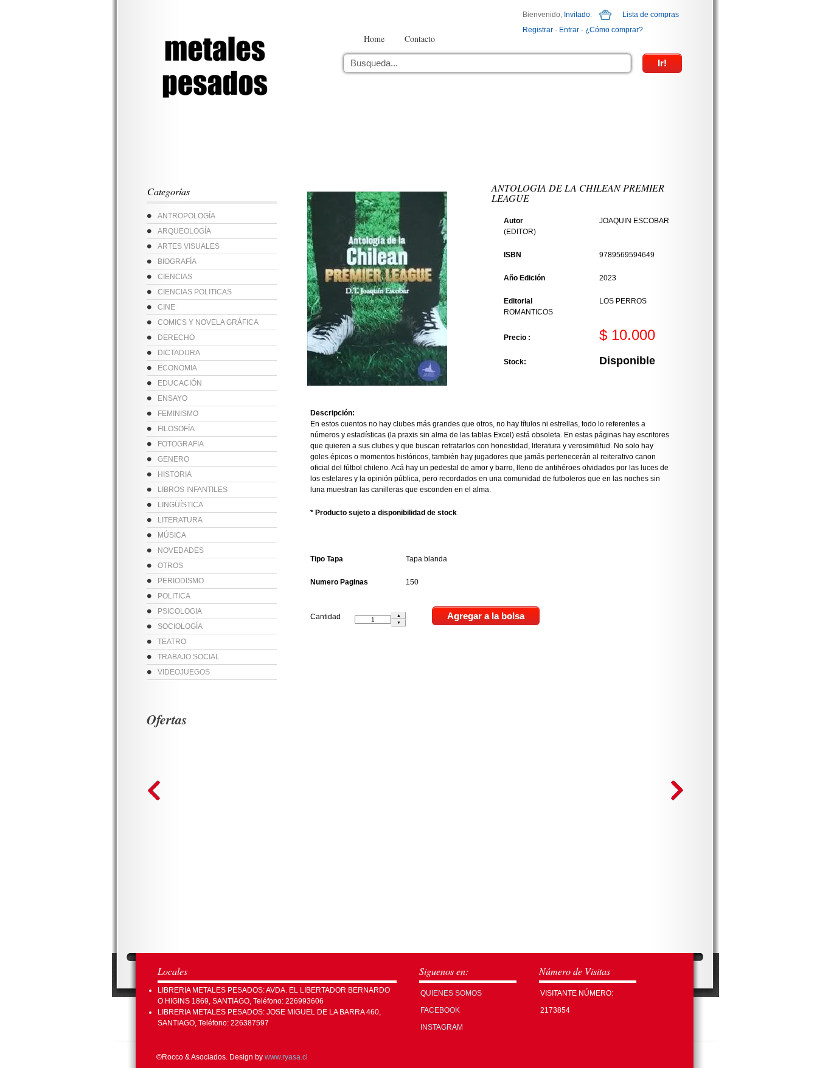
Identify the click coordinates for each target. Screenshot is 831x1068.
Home (374, 38)
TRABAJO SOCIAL (189, 657)
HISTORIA (175, 474)
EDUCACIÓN (180, 383)
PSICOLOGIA (180, 611)
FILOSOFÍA (176, 429)
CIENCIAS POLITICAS (195, 292)
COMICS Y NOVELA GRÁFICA (208, 322)
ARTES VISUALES (189, 246)
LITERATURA (180, 520)
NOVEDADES (181, 550)
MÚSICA (172, 535)
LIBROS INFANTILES (193, 489)
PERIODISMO (181, 581)
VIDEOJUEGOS (184, 672)
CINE (166, 307)
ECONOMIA (177, 368)
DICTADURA (179, 352)
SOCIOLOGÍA (180, 626)
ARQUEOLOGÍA (184, 231)
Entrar (569, 30)
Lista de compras (650, 14)
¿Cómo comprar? (614, 30)
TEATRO (172, 641)
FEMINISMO (178, 413)
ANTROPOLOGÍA (186, 216)
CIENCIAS (175, 276)
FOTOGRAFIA (181, 444)
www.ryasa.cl (286, 1057)
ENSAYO (172, 398)
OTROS (170, 565)
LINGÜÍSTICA (180, 505)
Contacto (420, 38)
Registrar (538, 30)
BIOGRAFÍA (177, 261)
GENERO (173, 459)
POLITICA (174, 596)
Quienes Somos (451, 993)
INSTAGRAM (441, 1027)
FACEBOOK (440, 1010)
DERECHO (176, 337)
